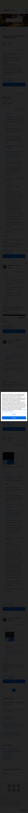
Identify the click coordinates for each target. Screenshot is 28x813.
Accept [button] (14, 418)
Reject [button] (14, 414)
